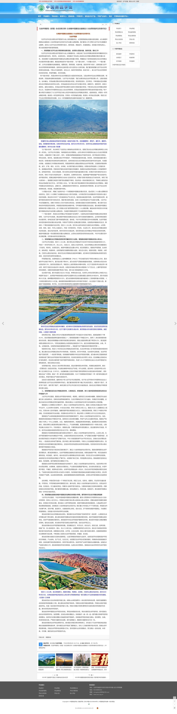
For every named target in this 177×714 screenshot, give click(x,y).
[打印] (102, 24)
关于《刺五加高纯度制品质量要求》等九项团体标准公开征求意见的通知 (64, 670)
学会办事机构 (132, 35)
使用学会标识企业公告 (45, 20)
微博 (137, 1)
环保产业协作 (102, 16)
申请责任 (132, 54)
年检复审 (132, 61)
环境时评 (80, 16)
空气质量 (125, 1)
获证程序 (118, 54)
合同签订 (118, 57)
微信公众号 (132, 1)
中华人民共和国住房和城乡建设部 (62, 1)
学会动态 (55, 16)
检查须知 (132, 57)
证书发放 (118, 61)
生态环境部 (58, 643)
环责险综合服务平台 (120, 16)
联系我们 (119, 1)
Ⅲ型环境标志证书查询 (118, 64)
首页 (39, 16)
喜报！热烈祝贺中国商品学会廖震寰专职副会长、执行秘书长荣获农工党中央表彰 (99, 670)
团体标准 (71, 16)
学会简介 (118, 28)
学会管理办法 (119, 32)
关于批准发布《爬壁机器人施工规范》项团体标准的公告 (81, 670)
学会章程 (132, 28)
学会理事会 (119, 35)
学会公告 (132, 39)
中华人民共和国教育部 (78, 1)
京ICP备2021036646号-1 (91, 701)
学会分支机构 (119, 39)
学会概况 (46, 16)
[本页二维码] (174, 707)
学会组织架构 (132, 32)
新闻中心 (63, 16)
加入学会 (118, 43)
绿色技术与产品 (90, 16)
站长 (83, 643)
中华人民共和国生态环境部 (45, 1)
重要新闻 (48, 637)
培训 (110, 16)
